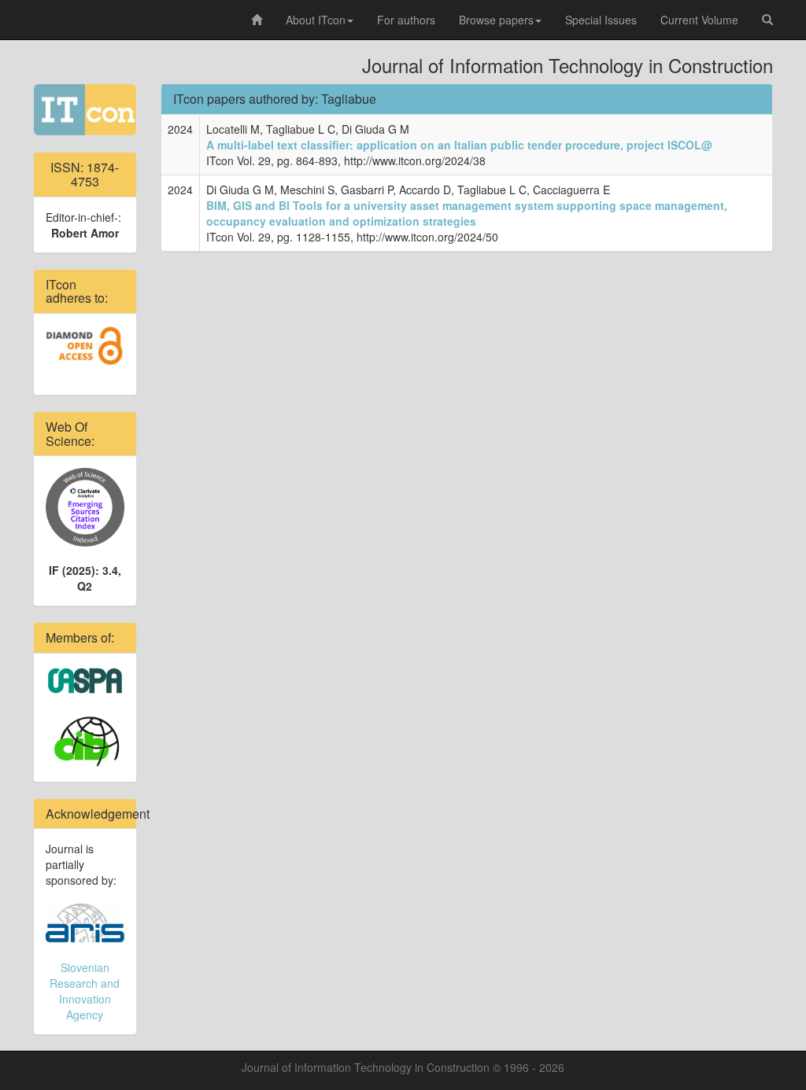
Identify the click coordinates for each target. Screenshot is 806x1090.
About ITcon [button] (316, 20)
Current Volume (699, 20)
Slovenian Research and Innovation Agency (85, 990)
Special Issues (601, 20)
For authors (406, 20)
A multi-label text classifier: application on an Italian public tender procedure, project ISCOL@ (459, 145)
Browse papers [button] (496, 20)
